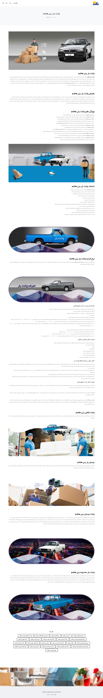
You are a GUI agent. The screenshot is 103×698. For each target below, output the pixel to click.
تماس (6, 3)
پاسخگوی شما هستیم (52, 678)
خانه (55, 17)
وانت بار (92, 393)
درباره (10, 3)
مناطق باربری (16, 3)
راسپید (48, 694)
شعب (52, 17)
